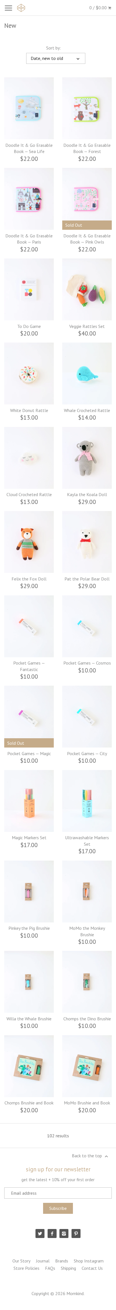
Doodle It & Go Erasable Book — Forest (87, 148)
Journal (43, 1261)
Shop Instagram (89, 1261)
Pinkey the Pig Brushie (29, 928)
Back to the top (87, 1155)
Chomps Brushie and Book (29, 1103)
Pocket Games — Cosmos (87, 663)
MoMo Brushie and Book (87, 1103)
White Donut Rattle (29, 410)
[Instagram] (63, 1233)
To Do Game (29, 326)
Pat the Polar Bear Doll (87, 579)
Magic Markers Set (29, 837)
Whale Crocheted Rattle (87, 410)
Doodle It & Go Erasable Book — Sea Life (29, 148)
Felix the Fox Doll (29, 579)
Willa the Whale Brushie (29, 1018)
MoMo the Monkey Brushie (87, 931)
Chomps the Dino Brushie (87, 1018)
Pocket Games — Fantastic (29, 666)
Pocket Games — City (87, 753)
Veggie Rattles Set (87, 326)
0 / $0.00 (98, 7)
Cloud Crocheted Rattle (29, 494)
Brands (61, 1261)
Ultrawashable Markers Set (87, 841)
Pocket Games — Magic (29, 753)
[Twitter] (39, 1233)
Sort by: (53, 48)
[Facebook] (52, 1233)
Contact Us (92, 1268)
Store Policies (26, 1268)
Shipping (68, 1268)
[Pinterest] (76, 1233)
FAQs (50, 1268)
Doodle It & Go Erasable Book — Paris (29, 239)
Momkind (75, 1293)
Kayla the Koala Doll (87, 494)
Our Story (21, 1261)
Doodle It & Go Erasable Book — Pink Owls (87, 239)
